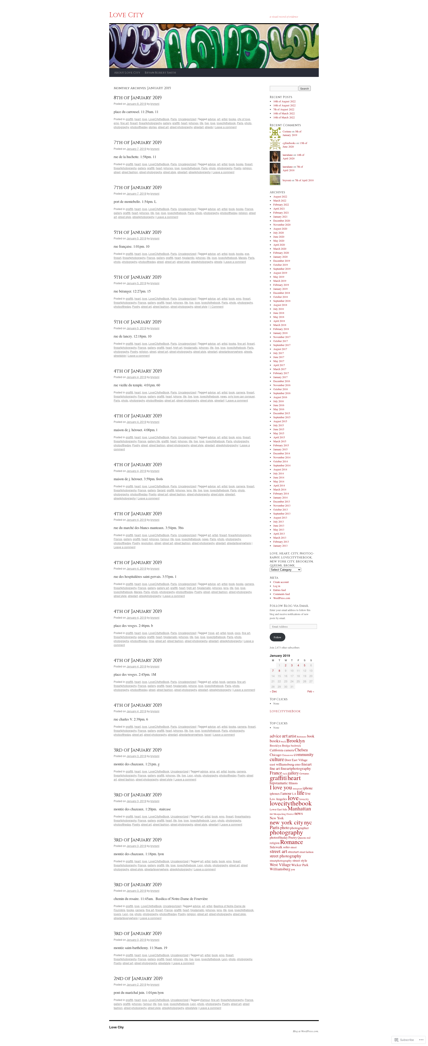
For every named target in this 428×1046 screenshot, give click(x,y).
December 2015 (281, 413)
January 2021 (280, 216)
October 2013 (280, 509)
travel (207, 734)
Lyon (190, 775)
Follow (277, 637)
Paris (174, 119)
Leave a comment (226, 127)
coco (238, 633)
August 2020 (280, 228)
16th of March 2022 (284, 113)
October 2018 (280, 297)
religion (247, 168)
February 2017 (281, 373)
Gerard (161, 490)
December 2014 (281, 453)
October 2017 (280, 341)
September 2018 (281, 301)
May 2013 (278, 529)
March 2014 (279, 489)
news (223, 396)
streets (209, 127)
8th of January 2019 (138, 98)
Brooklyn (295, 740)
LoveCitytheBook (158, 119)
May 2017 (278, 361)
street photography (181, 127)
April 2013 (279, 533)
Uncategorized (187, 119)
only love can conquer (241, 396)
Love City (126, 15)
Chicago (275, 754)
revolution (147, 543)
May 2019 (278, 276)
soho (286, 847)
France (249, 209)
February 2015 (281, 445)
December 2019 (281, 260)
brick (283, 741)
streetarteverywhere (231, 351)
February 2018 (281, 329)
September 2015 (281, 417)
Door (288, 760)
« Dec (273, 691)
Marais (243, 257)
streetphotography (200, 172)
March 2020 (279, 248)
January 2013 (280, 545)
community (304, 754)
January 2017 (280, 377)
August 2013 (280, 517)
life (201, 123)
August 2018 (280, 305)
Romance (291, 842)
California (276, 750)
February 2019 (281, 284)
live (207, 123)
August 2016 (280, 397)
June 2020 (278, 236)
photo (248, 123)
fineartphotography (150, 123)
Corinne (287, 131)
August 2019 (280, 272)
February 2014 (281, 493)
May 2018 (278, 317)
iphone (177, 396)
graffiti (129, 119)
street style (169, 172)
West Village (280, 864)
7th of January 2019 (138, 143)
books (232, 119)
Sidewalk (276, 847)
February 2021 (281, 212)
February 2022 (281, 204)
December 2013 (281, 501)
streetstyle (120, 355)
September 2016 (281, 393)
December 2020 (281, 220)
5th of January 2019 (137, 232)
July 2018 (278, 309)
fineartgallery (242, 816)
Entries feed (279, 590)
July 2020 (278, 232)
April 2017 (279, 365)
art (218, 119)
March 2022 (279, 200)
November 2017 (281, 337)
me (131, 914)
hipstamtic (188, 257)
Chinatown (287, 755)
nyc (308, 822)
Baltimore (302, 736)
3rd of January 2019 (138, 750)
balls (215, 861)
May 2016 (278, 409)
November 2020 (281, 224)
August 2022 (280, 196)
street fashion (130, 172)
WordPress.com (281, 598)
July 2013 (278, 521)
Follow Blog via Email (289, 606)
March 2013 (279, 537)
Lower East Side (278, 809)
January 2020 (280, 256)
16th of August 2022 (284, 101)
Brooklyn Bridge (280, 745)
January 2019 (280, 288)
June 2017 (278, 357)
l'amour (164, 539)
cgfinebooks (289, 143)
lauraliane (288, 154)
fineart (134, 123)
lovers (117, 914)
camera (240, 392)
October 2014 (280, 461)
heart (137, 119)
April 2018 (279, 321)
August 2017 (280, 349)
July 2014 (278, 473)
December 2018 (281, 292)
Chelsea (301, 749)
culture (277, 759)
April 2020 (279, 244)
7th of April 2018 (293, 168)
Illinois (293, 783)
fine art (124, 123)
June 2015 (278, 429)
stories (153, 127)
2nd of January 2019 (138, 979)
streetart (199, 127)
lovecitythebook (226, 123)
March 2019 (279, 280)
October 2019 (280, 264)
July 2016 (278, 401)
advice (212, 119)
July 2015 (278, 425)
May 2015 (278, 433)
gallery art (163, 588)
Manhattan (299, 808)
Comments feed (281, 594)
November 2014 (281, 457)
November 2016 (281, 385)
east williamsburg (282, 764)
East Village (299, 760)
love (144, 119)
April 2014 (279, 485)
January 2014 (280, 497)
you (293, 869)
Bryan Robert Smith (160, 73)
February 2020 (281, 252)
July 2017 (278, 353)
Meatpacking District (284, 813)
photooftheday (138, 127)
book (232, 164)
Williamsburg (280, 869)
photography (121, 127)
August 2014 (280, 469)
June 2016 (278, 405)
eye (247, 253)
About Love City (127, 73)
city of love (243, 119)
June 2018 (278, 313)
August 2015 (280, 421)
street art (163, 127)
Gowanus (304, 773)
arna (212, 771)
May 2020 (278, 240)
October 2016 (280, 389)
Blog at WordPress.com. (306, 1031)
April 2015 (279, 437)
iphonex (193, 123)
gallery (167, 123)
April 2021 (279, 208)
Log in (276, 586)
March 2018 (279, 325)
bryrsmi (154, 103)
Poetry (237, 168)
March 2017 (279, 369)
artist (224, 119)
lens (189, 490)
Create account (281, 582)
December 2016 (281, 381)
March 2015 (279, 441)
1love (211, 633)
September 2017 (281, 345)
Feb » (310, 691)
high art (177, 347)
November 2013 (281, 505)
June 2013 (278, 525)
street (117, 172)
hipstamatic (191, 347)
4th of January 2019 (138, 371)
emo (116, 123)
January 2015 (280, 449)
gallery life (154, 441)
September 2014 (281, 465)
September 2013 (281, 513)
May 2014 (278, 481)
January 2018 (280, 333)
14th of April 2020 (293, 156)
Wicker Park (300, 865)
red (308, 838)
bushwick (296, 745)
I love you (281, 787)
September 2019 (281, 268)
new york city (286, 822)
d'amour (205, 1000)
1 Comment (216, 306)
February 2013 (281, 541)
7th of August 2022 (283, 109)
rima (151, 641)
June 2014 (278, 477)
